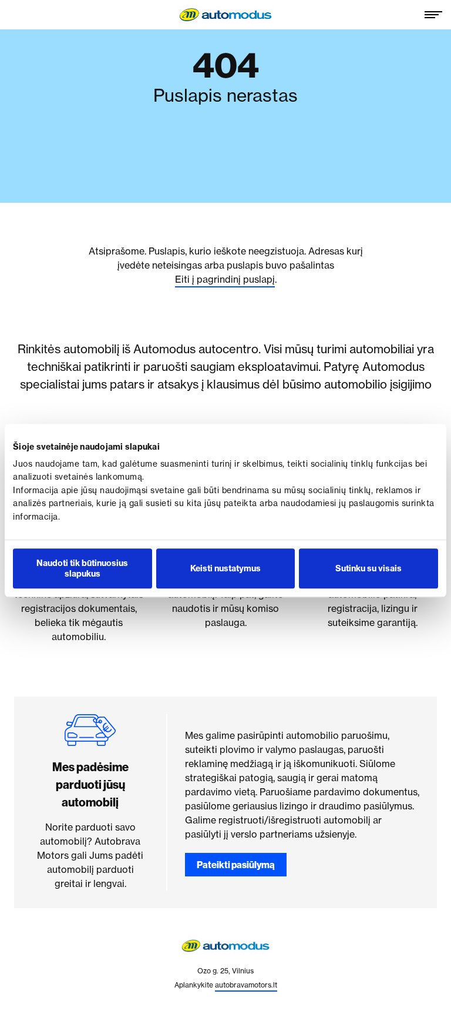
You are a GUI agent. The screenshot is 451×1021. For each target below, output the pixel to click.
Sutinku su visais (368, 568)
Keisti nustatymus (225, 568)
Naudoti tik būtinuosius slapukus (82, 568)
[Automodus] (225, 14)
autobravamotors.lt (246, 984)
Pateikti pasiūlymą (236, 865)
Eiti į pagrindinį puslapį (225, 279)
